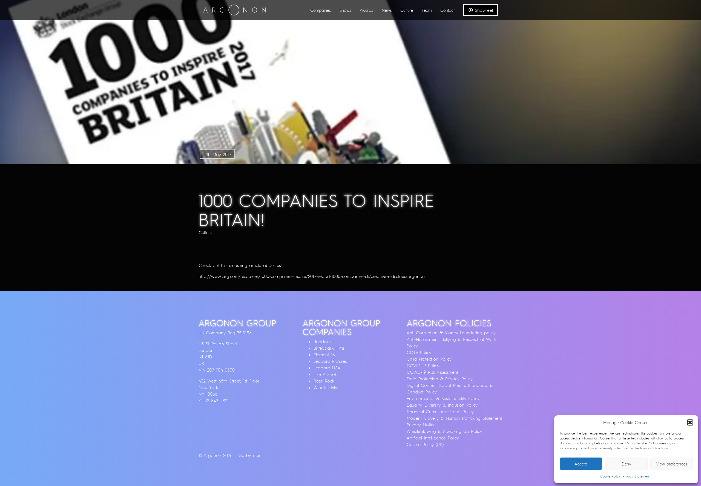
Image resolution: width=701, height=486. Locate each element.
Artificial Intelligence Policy (433, 438)
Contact (447, 10)
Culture (406, 10)
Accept (580, 463)
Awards (366, 10)
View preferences (671, 463)
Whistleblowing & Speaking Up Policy (444, 431)
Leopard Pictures (330, 361)
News (387, 10)
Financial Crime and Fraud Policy (440, 411)
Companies (320, 10)
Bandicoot (324, 341)
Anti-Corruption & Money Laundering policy (451, 332)
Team (427, 10)
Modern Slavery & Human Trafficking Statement (454, 418)
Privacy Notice (421, 424)
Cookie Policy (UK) (425, 444)
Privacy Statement (636, 476)
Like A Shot (325, 374)
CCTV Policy (419, 352)
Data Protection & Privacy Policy (440, 378)
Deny (626, 463)
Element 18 (324, 354)
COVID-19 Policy (423, 365)
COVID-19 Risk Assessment (432, 372)
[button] (690, 422)
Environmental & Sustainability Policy (443, 398)
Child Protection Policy (429, 359)
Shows (345, 10)
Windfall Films (327, 387)
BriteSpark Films (329, 348)
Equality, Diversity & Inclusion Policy (442, 405)
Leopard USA (327, 367)
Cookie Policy (610, 476)
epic (257, 455)
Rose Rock (324, 381)
